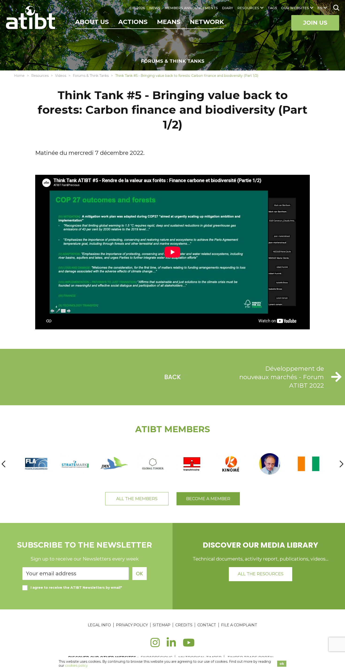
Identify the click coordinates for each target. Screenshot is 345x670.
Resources (40, 76)
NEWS (154, 8)
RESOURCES (248, 8)
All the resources (261, 574)
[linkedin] (171, 645)
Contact (206, 625)
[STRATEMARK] (75, 464)
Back (172, 377)
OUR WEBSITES (295, 8)
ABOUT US (92, 22)
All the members (136, 498)
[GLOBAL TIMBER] (153, 464)
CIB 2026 (137, 8)
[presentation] (3, 463)
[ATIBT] (31, 18)
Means (168, 22)
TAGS (272, 8)
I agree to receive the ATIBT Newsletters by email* (76, 587)
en (319, 8)
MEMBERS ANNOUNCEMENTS (191, 8)
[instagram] (155, 645)
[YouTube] (189, 645)
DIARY (227, 8)
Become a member (208, 498)
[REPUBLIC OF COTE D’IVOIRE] (309, 464)
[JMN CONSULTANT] (114, 464)
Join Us (315, 22)
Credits (183, 625)
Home (19, 76)
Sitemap (161, 625)
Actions (133, 22)
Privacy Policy (132, 625)
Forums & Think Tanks (91, 76)
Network (207, 22)
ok (282, 664)
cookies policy (76, 665)
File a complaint (239, 625)
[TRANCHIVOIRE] (192, 464)
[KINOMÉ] (231, 464)
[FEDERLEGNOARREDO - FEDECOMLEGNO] (36, 464)
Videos (60, 76)
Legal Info (99, 625)
